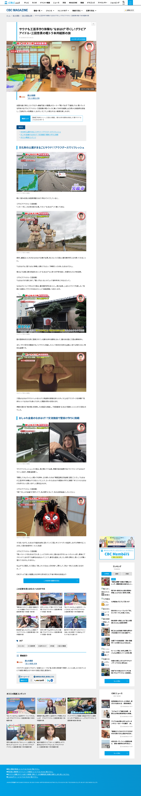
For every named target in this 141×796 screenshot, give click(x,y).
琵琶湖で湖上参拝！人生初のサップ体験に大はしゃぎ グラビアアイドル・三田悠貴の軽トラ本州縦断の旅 (51, 718)
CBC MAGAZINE (17, 10)
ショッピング (114, 2)
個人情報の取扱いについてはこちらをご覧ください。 (24, 769)
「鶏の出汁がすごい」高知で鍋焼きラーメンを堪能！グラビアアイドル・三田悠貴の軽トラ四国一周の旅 (28, 609)
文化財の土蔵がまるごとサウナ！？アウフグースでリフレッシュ (40, 132)
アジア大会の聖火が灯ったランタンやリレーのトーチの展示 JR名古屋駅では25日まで (121, 723)
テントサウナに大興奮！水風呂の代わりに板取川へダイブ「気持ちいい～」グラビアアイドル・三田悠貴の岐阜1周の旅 (82, 718)
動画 (82, 2)
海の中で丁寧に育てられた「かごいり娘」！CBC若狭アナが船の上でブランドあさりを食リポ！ (74, 632)
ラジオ (34, 2)
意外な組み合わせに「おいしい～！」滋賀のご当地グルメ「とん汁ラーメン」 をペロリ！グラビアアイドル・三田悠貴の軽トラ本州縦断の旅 (21, 744)
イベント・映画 (45, 2)
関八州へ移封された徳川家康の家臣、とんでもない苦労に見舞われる (121, 593)
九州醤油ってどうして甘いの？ (120, 601)
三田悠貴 (32, 646)
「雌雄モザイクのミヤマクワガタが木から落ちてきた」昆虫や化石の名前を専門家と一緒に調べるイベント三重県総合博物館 (121, 734)
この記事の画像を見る (51, 581)
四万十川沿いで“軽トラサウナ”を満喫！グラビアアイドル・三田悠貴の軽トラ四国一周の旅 (51, 609)
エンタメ (21, 646)
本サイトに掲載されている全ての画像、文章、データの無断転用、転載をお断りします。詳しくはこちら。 (38, 774)
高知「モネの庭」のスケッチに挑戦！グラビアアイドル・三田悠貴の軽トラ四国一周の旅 (121, 673)
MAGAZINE (73, 2)
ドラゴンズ (91, 2)
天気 (64, 2)
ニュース (56, 2)
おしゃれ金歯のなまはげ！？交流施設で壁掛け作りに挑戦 (39, 135)
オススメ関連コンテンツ (28, 137)
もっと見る (117, 681)
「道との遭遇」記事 (27, 15)
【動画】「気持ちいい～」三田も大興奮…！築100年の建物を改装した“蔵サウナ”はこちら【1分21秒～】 (56, 119)
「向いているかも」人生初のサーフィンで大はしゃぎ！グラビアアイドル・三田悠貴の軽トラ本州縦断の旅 (75, 609)
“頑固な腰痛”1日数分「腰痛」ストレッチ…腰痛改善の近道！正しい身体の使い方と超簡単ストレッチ (121, 584)
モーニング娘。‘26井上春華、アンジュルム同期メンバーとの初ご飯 (121, 652)
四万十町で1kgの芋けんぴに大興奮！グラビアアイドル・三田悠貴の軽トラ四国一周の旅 (51, 632)
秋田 (52, 646)
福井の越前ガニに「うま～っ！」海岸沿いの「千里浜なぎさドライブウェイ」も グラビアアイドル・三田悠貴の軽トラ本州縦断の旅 (51, 744)
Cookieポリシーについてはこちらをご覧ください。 (23, 777)
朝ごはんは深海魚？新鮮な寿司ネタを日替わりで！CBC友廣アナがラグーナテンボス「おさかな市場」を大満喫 (121, 634)
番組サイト (24, 680)
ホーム (8, 15)
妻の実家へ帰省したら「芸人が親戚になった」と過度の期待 (121, 622)
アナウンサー (102, 2)
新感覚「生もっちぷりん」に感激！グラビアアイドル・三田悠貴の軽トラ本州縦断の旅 (28, 632)
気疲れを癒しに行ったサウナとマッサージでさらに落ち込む (121, 662)
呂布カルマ (43, 646)
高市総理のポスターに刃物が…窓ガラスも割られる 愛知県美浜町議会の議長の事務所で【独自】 (121, 703)
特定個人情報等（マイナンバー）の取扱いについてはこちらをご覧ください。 (30, 772)
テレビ (26, 2)
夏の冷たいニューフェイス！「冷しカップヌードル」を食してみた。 (121, 612)
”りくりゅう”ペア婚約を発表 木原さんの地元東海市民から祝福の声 (121, 713)
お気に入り (130, 10)
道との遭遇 (16, 15)
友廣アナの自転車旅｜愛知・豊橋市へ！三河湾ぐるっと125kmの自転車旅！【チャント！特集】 (121, 643)
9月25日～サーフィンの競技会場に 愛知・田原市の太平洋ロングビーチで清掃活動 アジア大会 (121, 743)
